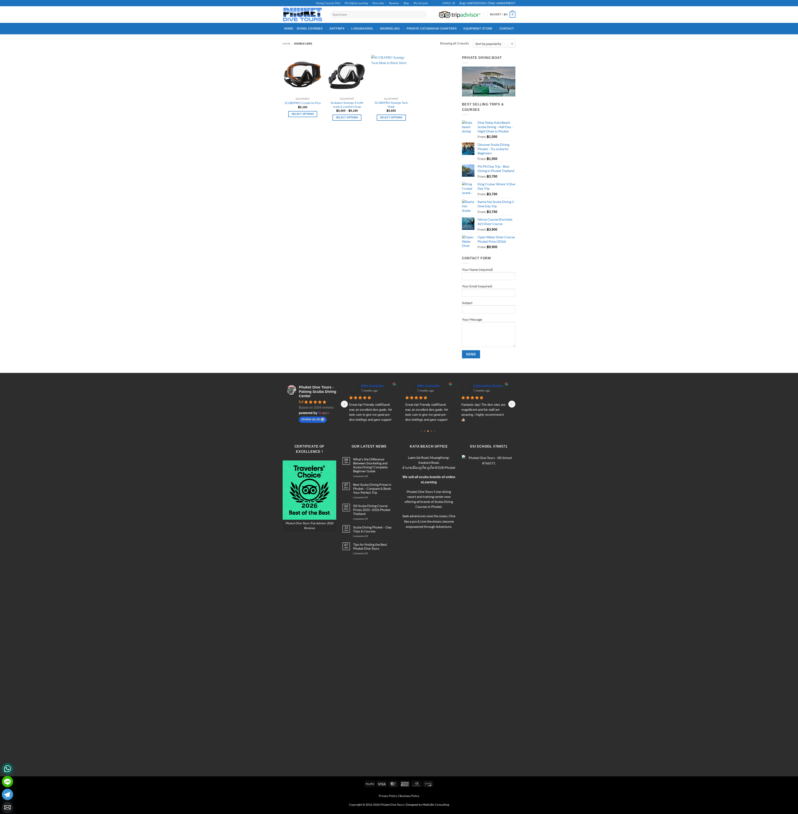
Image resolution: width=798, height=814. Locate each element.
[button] (502, 15)
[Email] (7, 807)
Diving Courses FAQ (328, 3)
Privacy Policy (388, 796)
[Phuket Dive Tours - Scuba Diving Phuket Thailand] (303, 14)
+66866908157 (505, 3)
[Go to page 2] (428, 431)
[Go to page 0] (421, 431)
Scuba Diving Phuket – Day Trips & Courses (372, 529)
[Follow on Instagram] (288, 3)
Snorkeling (390, 28)
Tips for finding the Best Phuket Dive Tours (370, 546)
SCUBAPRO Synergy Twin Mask (391, 104)
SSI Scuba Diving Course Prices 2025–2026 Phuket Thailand (371, 510)
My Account (421, 3)
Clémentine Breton (488, 386)
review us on (310, 419)
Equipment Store (477, 28)
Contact (506, 28)
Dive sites (378, 3)
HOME (288, 28)
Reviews (394, 3)
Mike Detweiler (372, 386)
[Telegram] (7, 794)
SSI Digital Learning (356, 3)
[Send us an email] (296, 3)
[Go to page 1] (425, 431)
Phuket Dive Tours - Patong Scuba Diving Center (317, 391)
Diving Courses (310, 28)
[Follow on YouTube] (300, 3)
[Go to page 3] (431, 431)
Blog (406, 3)
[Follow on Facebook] (284, 3)
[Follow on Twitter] (292, 3)
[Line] (7, 781)
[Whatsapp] (7, 768)
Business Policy (409, 796)
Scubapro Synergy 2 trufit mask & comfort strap (347, 104)
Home (286, 43)
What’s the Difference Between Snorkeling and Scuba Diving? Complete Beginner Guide (370, 465)
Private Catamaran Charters (432, 28)
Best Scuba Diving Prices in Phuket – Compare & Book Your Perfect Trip (372, 488)
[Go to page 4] (434, 431)
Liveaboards (362, 28)
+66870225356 (476, 3)
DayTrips (337, 28)
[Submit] (422, 14)
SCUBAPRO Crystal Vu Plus (303, 103)
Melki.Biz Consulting (435, 804)
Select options (303, 114)
